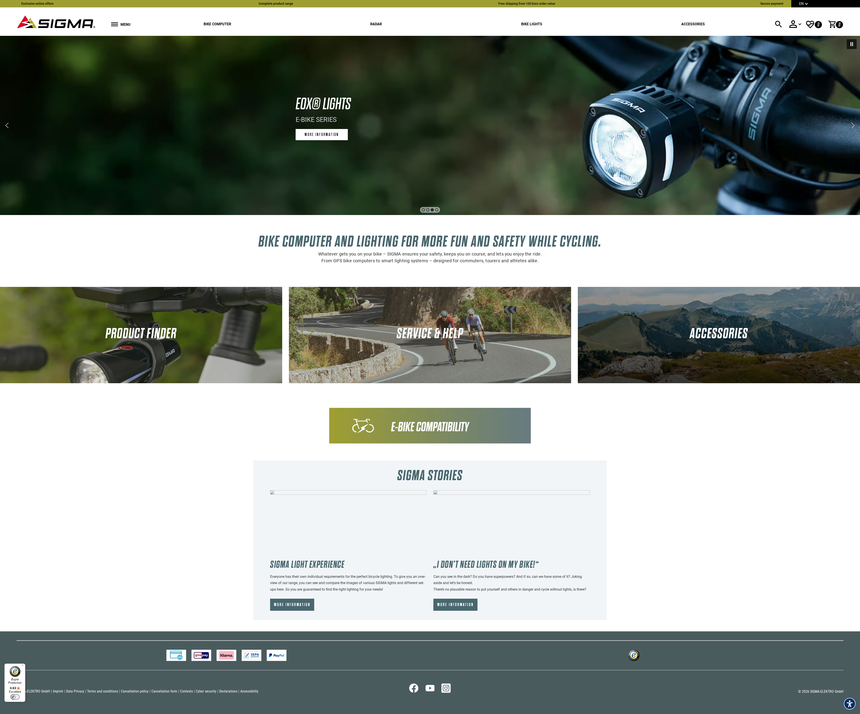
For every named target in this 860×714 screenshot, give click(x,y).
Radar (376, 24)
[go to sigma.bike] (56, 21)
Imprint (58, 691)
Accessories (693, 24)
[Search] (778, 24)
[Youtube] (429, 690)
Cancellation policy (134, 691)
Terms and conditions (102, 691)
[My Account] (795, 24)
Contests (186, 691)
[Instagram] (446, 691)
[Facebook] (413, 691)
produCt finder (141, 333)
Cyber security (206, 691)
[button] (852, 44)
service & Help (430, 333)
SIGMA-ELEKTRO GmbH (33, 691)
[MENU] (114, 24)
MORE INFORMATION (292, 604)
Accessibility (249, 691)
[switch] (15, 697)
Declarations (228, 691)
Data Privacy (75, 691)
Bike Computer (217, 24)
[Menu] (22, 666)
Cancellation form (164, 691)
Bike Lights (531, 24)
